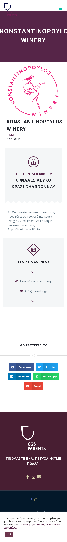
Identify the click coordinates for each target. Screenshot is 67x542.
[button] (11, 135)
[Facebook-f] (28, 477)
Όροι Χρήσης (44, 512)
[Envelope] (39, 477)
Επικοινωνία (22, 512)
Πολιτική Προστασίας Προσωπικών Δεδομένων (32, 526)
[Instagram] (33, 477)
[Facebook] (31, 499)
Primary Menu (60, 9)
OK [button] (9, 534)
